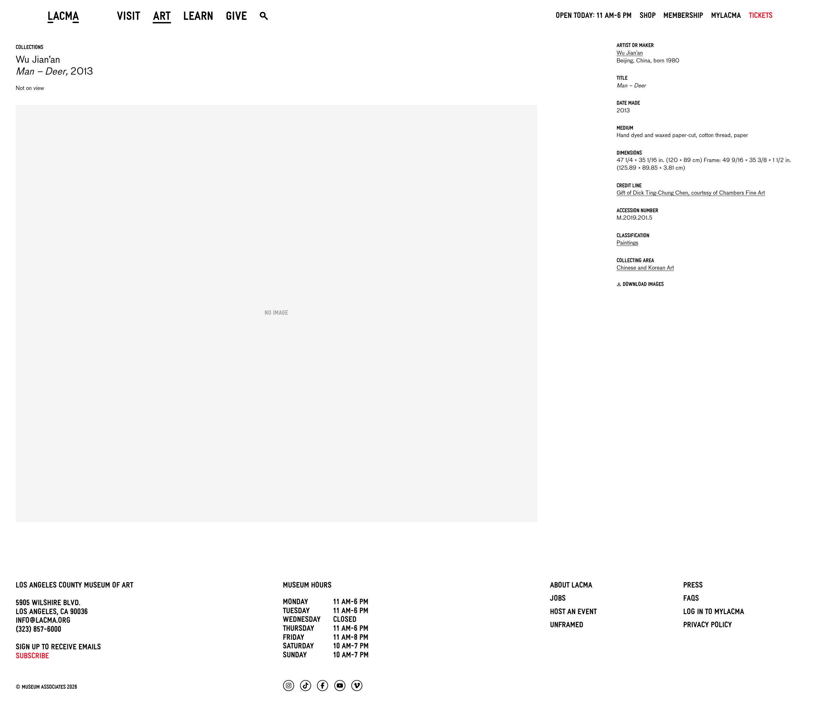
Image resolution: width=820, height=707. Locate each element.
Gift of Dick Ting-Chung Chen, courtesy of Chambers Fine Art (691, 193)
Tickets (761, 16)
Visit (128, 18)
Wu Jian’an (630, 53)
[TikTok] (305, 685)
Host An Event (573, 613)
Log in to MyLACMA (713, 613)
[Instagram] (288, 685)
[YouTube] (340, 685)
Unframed (566, 626)
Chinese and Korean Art (645, 268)
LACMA (63, 18)
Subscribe (32, 657)
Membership (683, 16)
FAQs (691, 599)
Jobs (558, 599)
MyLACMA (726, 16)
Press (693, 586)
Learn (198, 18)
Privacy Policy (707, 626)
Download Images (643, 285)
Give (236, 18)
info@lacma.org (43, 621)
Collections (29, 48)
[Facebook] (322, 685)
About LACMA (571, 586)
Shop (648, 16)
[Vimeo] (357, 685)
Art (162, 18)
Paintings (627, 243)
